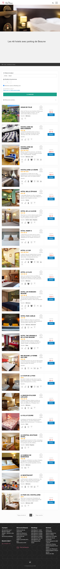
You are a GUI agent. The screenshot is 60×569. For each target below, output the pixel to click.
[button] (53, 3)
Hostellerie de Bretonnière (27, 128)
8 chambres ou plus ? (8, 88)
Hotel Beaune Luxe (36, 539)
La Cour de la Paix (28, 376)
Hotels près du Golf (21, 542)
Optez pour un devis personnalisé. (11, 90)
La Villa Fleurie (27, 415)
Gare (31, 220)
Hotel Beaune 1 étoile (36, 530)
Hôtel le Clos (26, 272)
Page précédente (21, 515)
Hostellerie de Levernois (27, 148)
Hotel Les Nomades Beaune (28, 292)
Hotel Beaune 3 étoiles (36, 533)
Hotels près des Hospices (20, 537)
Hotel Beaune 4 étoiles (36, 534)
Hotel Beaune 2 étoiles (36, 531)
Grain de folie (26, 107)
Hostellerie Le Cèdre (29, 170)
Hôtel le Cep (26, 250)
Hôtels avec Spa (50, 553)
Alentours (28, 116)
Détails (51, 114)
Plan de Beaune (24, 547)
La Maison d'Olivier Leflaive (28, 396)
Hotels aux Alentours (22, 533)
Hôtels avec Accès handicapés (50, 538)
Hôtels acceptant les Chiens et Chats (51, 533)
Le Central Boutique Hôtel (29, 436)
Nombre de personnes (11, 79)
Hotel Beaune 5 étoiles (36, 536)
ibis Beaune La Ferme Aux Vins (29, 356)
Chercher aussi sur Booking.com (13, 85)
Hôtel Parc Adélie (28, 316)
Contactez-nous (7, 543)
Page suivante (39, 515)
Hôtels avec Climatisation (49, 530)
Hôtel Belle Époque (29, 191)
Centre (27, 200)
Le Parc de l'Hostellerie (30, 495)
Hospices (35, 220)
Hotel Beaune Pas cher (37, 538)
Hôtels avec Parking (51, 544)
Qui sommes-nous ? (7, 530)
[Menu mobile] (56, 3)
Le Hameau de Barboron (26, 456)
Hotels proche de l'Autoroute (21, 530)
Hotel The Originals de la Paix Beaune (29, 336)
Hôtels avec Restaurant (51, 549)
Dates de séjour (9, 73)
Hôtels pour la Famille (51, 536)
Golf (32, 156)
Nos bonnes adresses (7, 536)
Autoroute (33, 324)
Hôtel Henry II (26, 231)
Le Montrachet (27, 475)
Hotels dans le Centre (22, 534)
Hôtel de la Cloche (28, 211)
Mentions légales (6, 531)
